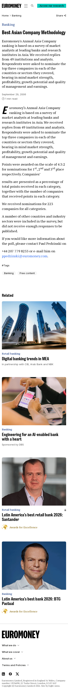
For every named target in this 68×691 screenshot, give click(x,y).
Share (59, 15)
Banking (16, 15)
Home (5, 15)
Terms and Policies (14, 665)
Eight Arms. (54, 685)
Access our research (51, 5)
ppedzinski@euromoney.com (24, 256)
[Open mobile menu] (26, 6)
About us (7, 658)
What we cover (11, 652)
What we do (9, 645)
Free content (27, 273)
